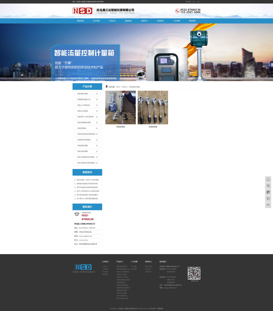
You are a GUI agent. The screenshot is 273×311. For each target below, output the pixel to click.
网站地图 (188, 1)
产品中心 (112, 21)
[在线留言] (268, 199)
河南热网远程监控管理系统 (86, 134)
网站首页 (80, 21)
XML (198, 1)
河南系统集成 (81, 128)
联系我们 (192, 21)
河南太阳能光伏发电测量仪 (86, 163)
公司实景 (105, 272)
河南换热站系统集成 (84, 140)
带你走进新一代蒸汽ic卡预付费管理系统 (88, 180)
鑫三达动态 (149, 266)
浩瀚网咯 (160, 308)
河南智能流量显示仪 (84, 99)
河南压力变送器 (82, 111)
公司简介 (105, 266)
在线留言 (160, 21)
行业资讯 (148, 269)
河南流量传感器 (82, 94)
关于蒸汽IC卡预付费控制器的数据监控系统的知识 (88, 198)
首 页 (118, 87)
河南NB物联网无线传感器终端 (87, 157)
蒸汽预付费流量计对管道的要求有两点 (88, 195)
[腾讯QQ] (268, 179)
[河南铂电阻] (120, 107)
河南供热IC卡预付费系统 (85, 117)
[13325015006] (268, 186)
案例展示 (128, 21)
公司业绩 (105, 269)
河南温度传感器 (82, 145)
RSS (194, 1)
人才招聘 (176, 21)
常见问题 (148, 272)
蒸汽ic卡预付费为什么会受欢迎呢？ (88, 191)
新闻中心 (144, 21)
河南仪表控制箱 (82, 151)
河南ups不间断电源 (83, 105)
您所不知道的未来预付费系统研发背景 (88, 187)
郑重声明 (105, 274)
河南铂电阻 (120, 127)
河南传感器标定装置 (84, 122)
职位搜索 (134, 269)
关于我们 (96, 21)
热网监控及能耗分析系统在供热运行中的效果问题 (88, 183)
